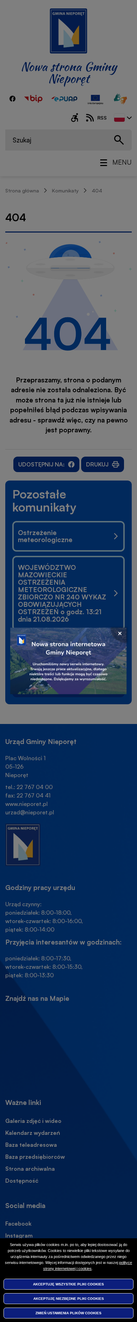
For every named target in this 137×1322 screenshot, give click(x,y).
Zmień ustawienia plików (68, 1313)
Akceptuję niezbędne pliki (68, 1299)
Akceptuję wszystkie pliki (68, 1284)
